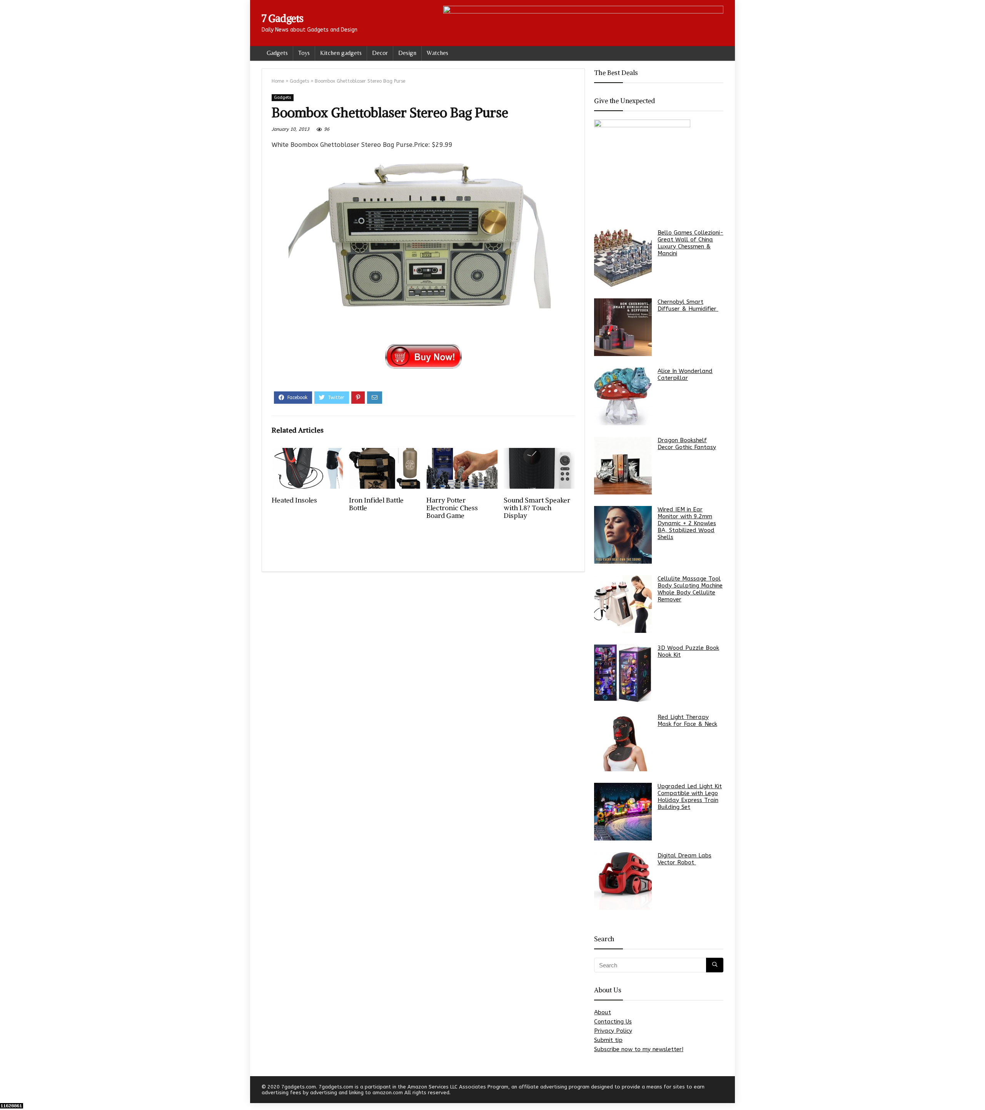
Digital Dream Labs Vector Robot (684, 859)
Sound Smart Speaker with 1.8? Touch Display (537, 508)
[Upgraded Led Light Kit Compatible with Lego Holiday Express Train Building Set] (623, 811)
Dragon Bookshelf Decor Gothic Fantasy (687, 444)
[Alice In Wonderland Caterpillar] (623, 396)
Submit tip (608, 1040)
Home (278, 81)
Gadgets (277, 53)
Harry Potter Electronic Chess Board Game (452, 508)
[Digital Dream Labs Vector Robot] (623, 881)
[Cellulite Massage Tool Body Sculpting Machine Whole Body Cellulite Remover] (623, 604)
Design (407, 53)
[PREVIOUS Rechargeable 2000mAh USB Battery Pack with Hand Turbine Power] (7, 1091)
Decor (380, 53)
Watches (437, 53)
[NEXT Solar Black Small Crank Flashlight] (977, 1091)
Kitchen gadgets (341, 53)
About (602, 1012)
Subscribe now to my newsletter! (638, 1049)
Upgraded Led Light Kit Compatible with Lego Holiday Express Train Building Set (690, 796)
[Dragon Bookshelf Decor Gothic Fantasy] (623, 465)
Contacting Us (613, 1021)
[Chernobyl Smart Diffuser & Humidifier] (623, 327)
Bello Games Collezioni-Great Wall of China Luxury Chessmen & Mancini (690, 243)
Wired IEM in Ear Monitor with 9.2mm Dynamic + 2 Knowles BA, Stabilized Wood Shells (687, 523)
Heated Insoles (294, 500)
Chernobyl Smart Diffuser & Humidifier (688, 305)
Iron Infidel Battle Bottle (376, 504)
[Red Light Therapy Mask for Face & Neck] (623, 742)
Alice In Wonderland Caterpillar (685, 374)
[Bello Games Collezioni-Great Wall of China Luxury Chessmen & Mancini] (623, 258)
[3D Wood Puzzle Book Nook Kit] (623, 673)
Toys (304, 53)
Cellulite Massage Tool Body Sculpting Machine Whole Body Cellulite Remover (690, 589)
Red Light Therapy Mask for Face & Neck (687, 720)
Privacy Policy (613, 1030)
